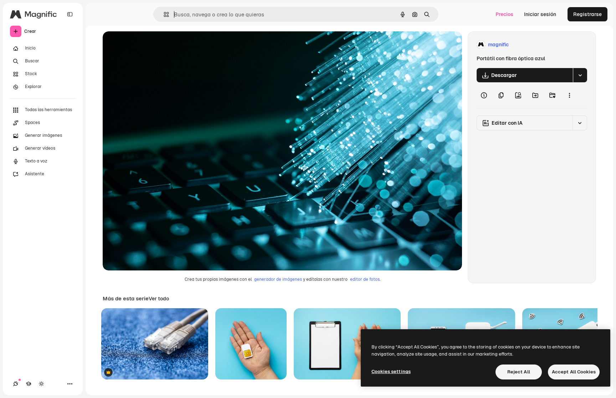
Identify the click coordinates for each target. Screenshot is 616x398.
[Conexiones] (15, 383)
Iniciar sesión (540, 14)
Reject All (518, 372)
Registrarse (587, 14)
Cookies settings (391, 371)
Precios (504, 14)
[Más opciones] (569, 95)
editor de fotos (365, 279)
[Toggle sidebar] (70, 14)
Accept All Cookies (574, 372)
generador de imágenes (278, 279)
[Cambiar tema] (41, 383)
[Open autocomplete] (163, 14)
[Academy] (28, 383)
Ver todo (159, 298)
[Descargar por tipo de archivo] (580, 75)
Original (148, 44)
